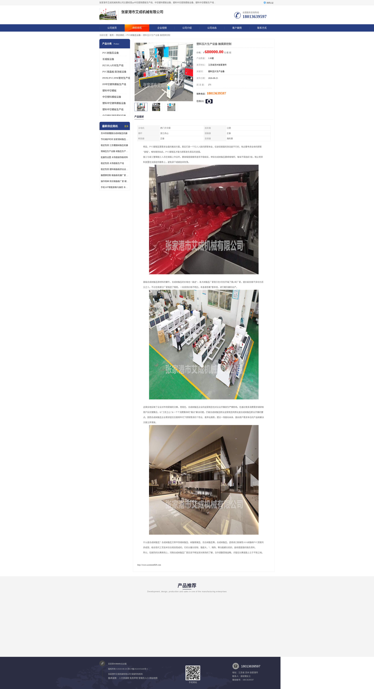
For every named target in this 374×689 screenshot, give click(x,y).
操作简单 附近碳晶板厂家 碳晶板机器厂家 (115, 181)
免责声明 (134, 678)
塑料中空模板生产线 (112, 109)
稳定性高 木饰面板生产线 (112, 163)
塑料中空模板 (109, 90)
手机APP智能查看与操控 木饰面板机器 (115, 187)
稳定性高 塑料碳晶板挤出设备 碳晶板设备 (115, 169)
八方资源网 (124, 678)
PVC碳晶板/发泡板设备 (114, 71)
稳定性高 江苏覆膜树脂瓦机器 (114, 145)
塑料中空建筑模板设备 (114, 103)
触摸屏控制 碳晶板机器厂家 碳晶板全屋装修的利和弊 (115, 175)
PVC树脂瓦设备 (134, 35)
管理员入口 (143, 678)
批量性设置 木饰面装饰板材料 (114, 157)
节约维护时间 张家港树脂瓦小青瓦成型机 (115, 139)
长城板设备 (108, 59)
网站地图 (153, 678)
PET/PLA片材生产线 (112, 65)
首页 (112, 35)
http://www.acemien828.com (149, 565)
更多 (126, 126)
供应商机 (137, 28)
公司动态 (212, 28)
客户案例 (237, 28)
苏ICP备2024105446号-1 (137, 669)
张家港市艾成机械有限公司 (119, 674)
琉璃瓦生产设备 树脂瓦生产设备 (115, 151)
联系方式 (262, 28)
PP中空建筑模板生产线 (114, 84)
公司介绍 (187, 28)
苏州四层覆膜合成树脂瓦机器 (114, 133)
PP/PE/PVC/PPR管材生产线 (116, 78)
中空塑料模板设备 (111, 97)
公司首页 (112, 28)
